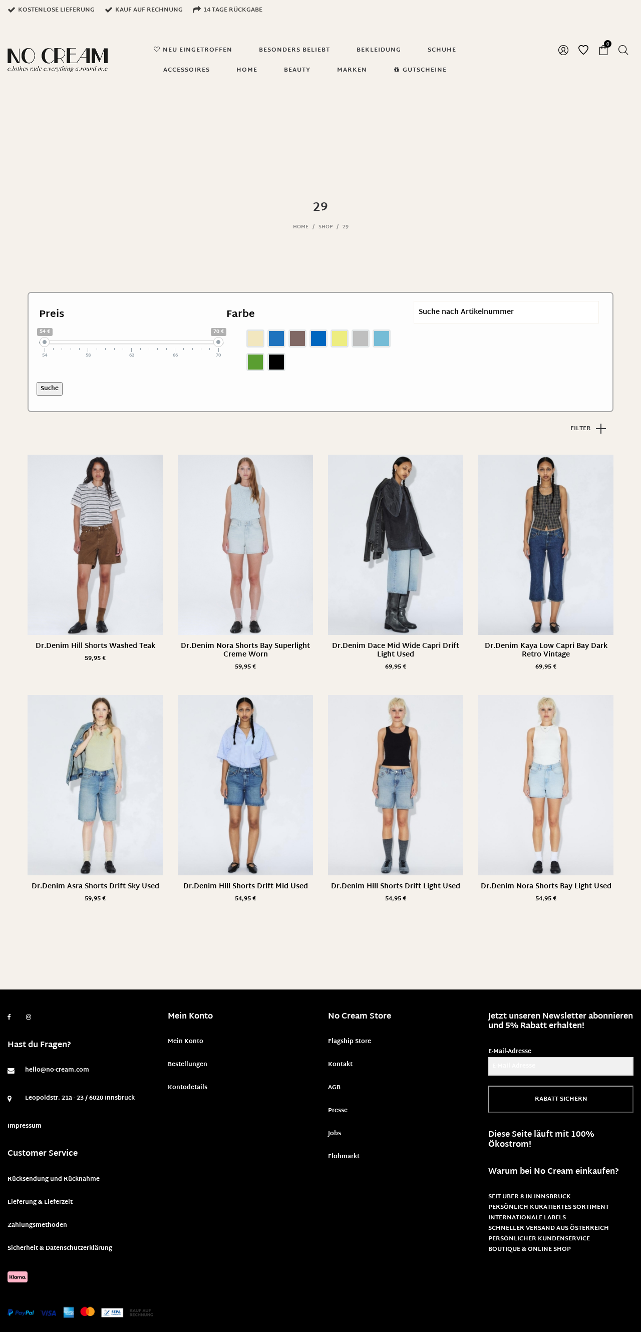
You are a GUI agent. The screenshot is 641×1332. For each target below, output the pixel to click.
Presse (338, 1110)
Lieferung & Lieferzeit (40, 1202)
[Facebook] (9, 1017)
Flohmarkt (344, 1156)
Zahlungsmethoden (37, 1225)
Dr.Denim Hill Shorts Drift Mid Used (245, 886)
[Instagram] (28, 1017)
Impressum (25, 1126)
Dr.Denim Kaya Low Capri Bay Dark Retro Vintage (546, 650)
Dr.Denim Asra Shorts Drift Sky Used (95, 886)
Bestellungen (187, 1064)
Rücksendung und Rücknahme (54, 1179)
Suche (50, 388)
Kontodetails (187, 1087)
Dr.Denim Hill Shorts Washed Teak (95, 646)
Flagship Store (349, 1041)
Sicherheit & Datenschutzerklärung (60, 1248)
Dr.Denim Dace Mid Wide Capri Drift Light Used (395, 650)
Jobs (334, 1133)
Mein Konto (185, 1041)
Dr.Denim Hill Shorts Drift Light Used (395, 886)
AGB (334, 1087)
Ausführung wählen (95, 658)
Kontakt (340, 1064)
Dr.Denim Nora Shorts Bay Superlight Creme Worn (245, 650)
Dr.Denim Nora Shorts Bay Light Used (546, 886)
